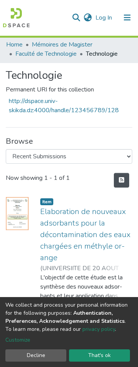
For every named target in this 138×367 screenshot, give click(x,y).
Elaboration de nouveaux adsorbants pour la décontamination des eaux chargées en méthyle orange (85, 234)
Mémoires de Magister (62, 44)
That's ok (99, 355)
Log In (104, 17)
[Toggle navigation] (127, 17)
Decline (36, 355)
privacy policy (98, 329)
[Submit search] (76, 18)
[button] (87, 17)
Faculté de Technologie (46, 54)
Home (14, 44)
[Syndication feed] (121, 180)
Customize (17, 340)
